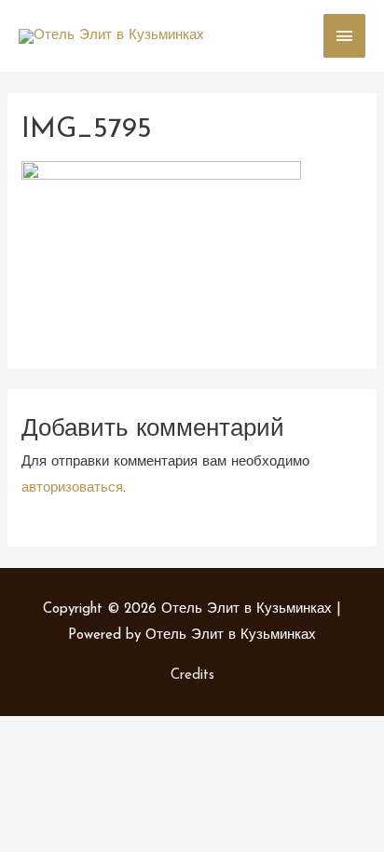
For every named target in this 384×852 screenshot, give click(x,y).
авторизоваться (72, 488)
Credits (192, 676)
